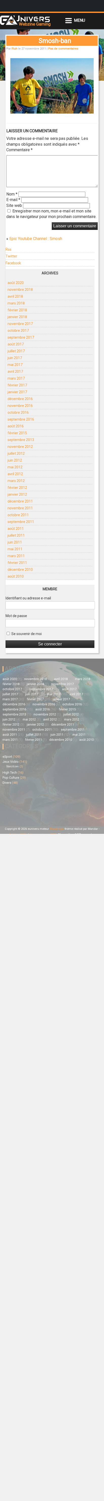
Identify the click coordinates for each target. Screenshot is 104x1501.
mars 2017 (16, 378)
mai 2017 (15, 365)
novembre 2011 (20, 508)
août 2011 (16, 529)
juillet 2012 (16, 453)
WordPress (57, 829)
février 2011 (17, 563)
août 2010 (16, 576)
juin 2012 (15, 460)
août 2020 (16, 283)
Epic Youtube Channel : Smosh (35, 238)
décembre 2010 (20, 570)
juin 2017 (15, 358)
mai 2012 (15, 467)
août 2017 (16, 344)
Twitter (11, 256)
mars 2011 (16, 556)
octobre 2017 (18, 331)
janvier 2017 (17, 392)
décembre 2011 (20, 501)
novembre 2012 (20, 447)
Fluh (14, 48)
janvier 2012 (17, 494)
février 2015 (17, 433)
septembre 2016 (21, 419)
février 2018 (17, 310)
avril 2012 (15, 474)
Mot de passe (16, 616)
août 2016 (16, 426)
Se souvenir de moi (26, 634)
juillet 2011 (16, 535)
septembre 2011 (21, 522)
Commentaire (19, 149)
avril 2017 (15, 371)
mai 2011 (15, 549)
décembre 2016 (20, 399)
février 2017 (17, 385)
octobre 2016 (18, 412)
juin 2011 (15, 542)
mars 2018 (16, 303)
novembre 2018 (20, 290)
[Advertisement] (27, 805)
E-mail (13, 199)
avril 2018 (15, 296)
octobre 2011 (18, 515)
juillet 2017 (16, 351)
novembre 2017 (20, 324)
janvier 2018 (17, 317)
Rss (8, 249)
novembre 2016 (20, 406)
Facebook (13, 263)
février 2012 (17, 488)
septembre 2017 (21, 337)
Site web (14, 205)
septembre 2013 (21, 440)
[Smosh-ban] (51, 112)
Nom (11, 194)
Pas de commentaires (63, 48)
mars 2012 (16, 481)
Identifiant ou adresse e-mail (28, 598)
